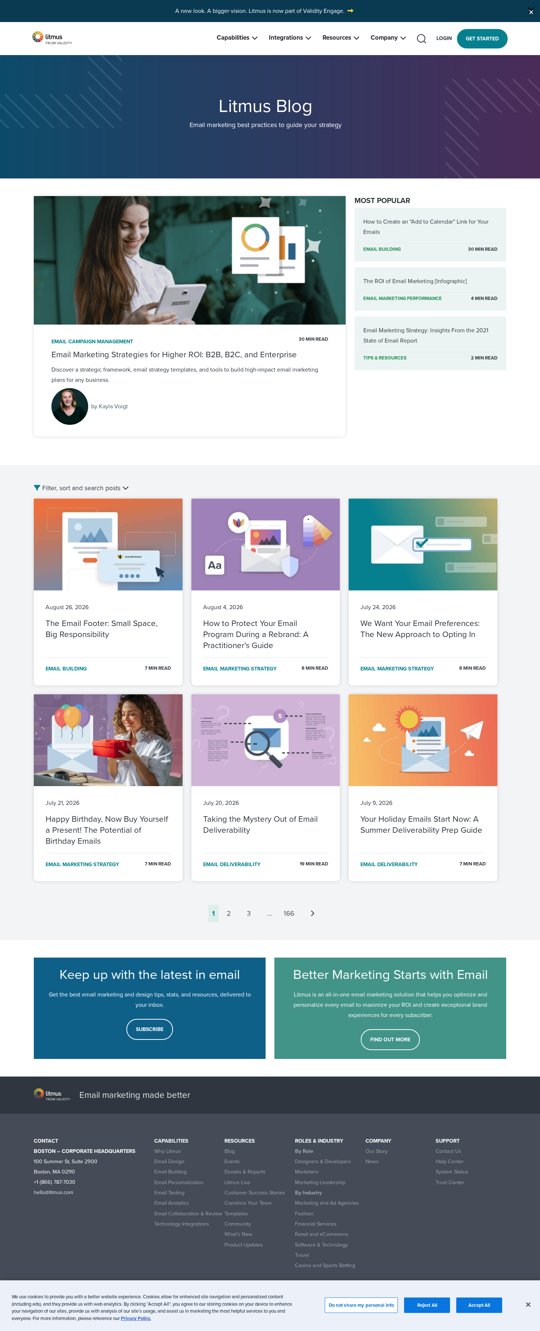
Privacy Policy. (136, 1317)
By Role (304, 1151)
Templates (236, 1213)
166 (289, 913)
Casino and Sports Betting (325, 1265)
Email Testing (169, 1192)
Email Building (170, 1171)
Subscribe (149, 1029)
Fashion (304, 1213)
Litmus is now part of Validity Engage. (297, 11)
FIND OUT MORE (390, 1040)
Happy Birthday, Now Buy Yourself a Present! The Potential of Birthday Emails (107, 830)
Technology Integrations (181, 1223)
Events (232, 1161)
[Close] (531, 10)
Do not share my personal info (361, 1305)
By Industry (308, 1192)
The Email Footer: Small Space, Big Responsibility (102, 628)
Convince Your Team (248, 1203)
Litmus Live (237, 1182)
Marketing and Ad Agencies (327, 1203)
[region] (270, 1305)
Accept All (479, 1305)
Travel (302, 1255)
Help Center (450, 1161)
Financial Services (315, 1223)
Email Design (169, 1161)
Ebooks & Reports (245, 1171)
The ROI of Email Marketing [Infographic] (415, 281)
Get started (482, 39)
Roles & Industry (319, 1141)
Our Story (377, 1151)
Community (237, 1223)
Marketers (306, 1171)
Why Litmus (167, 1151)
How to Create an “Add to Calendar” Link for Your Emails (426, 226)
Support (448, 1141)
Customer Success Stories (254, 1192)
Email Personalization (179, 1182)
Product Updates (243, 1244)
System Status (452, 1171)
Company (384, 37)
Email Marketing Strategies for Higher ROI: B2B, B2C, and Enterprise (174, 354)
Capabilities (233, 37)
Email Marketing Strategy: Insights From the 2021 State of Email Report (425, 335)
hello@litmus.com (53, 1192)
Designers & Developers (323, 1161)
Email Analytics (171, 1203)
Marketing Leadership (320, 1182)
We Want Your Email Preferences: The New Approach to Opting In (420, 628)
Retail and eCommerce (321, 1234)
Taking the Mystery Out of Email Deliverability (260, 824)
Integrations (286, 37)
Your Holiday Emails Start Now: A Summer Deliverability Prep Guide (422, 824)
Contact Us (448, 1151)
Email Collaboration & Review (188, 1213)
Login (444, 38)
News (372, 1161)
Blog (229, 1151)
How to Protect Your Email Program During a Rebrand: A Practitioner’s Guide (256, 634)
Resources (337, 37)
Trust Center (450, 1182)
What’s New (238, 1234)
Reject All (427, 1305)
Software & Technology (321, 1244)
